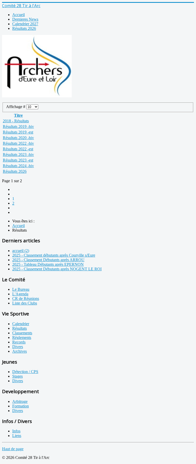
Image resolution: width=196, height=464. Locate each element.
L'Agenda (20, 294)
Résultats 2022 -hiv (18, 143)
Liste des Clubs (24, 303)
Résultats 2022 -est (18, 149)
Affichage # (16, 106)
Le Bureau (20, 289)
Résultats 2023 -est (18, 160)
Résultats (19, 328)
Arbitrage (20, 401)
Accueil (18, 14)
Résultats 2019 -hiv (18, 126)
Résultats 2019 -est (18, 132)
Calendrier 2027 (25, 24)
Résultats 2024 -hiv (18, 166)
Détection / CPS (25, 371)
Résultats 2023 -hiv (18, 154)
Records (19, 342)
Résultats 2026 (24, 28)
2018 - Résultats (16, 121)
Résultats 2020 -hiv (18, 138)
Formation (20, 406)
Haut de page (12, 449)
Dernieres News (25, 19)
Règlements (21, 337)
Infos (16, 431)
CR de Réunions (25, 298)
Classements (22, 333)
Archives (19, 351)
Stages (17, 376)
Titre (18, 115)
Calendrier (20, 324)
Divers (17, 346)
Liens (16, 435)
